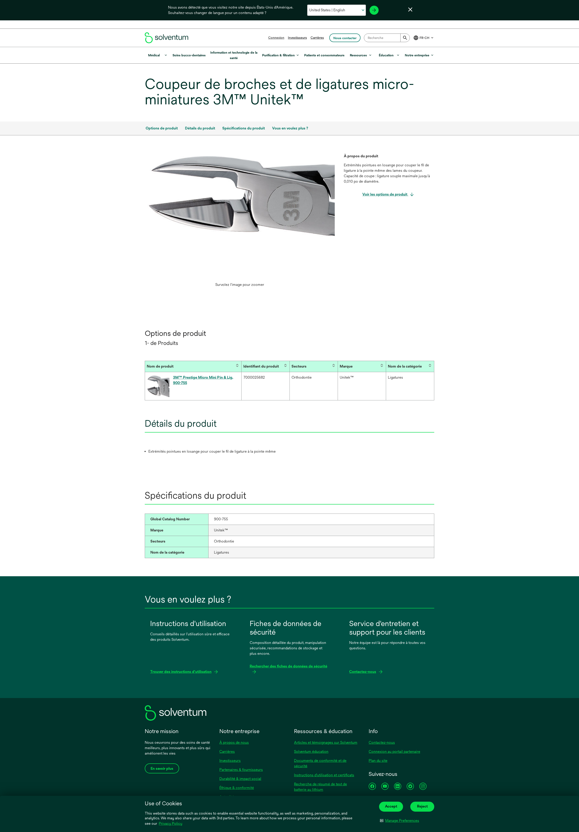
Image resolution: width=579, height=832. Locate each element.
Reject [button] (422, 806)
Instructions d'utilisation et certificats (324, 775)
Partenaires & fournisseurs (241, 769)
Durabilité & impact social (240, 779)
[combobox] (387, 38)
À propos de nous (234, 742)
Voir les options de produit (385, 194)
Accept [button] (391, 806)
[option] (240, 221)
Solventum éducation (311, 751)
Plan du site (378, 760)
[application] (240, 195)
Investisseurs (297, 37)
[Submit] (405, 38)
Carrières (317, 37)
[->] (374, 10)
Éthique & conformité (236, 788)
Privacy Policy (170, 823)
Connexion (276, 37)
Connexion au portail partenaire (394, 751)
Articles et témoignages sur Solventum (325, 742)
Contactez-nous (382, 742)
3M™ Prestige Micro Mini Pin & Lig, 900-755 (203, 380)
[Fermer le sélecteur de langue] (410, 9)
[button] (399, 820)
